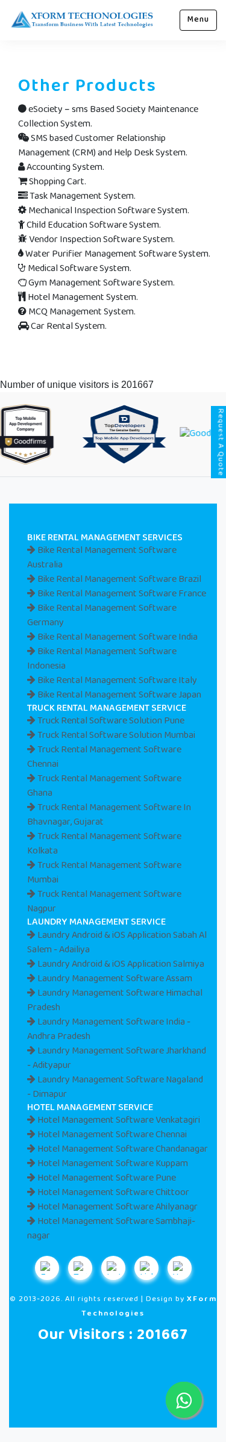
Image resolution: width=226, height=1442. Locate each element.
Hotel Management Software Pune (106, 1178)
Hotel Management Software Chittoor (112, 1193)
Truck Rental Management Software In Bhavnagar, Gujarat (109, 815)
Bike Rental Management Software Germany (102, 616)
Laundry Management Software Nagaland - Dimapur (115, 1087)
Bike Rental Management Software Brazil (118, 580)
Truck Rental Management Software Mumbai (104, 873)
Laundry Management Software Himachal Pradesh (114, 1000)
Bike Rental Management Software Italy (116, 681)
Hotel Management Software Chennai (111, 1135)
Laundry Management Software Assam (114, 979)
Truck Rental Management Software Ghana (104, 786)
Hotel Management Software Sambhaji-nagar (111, 1229)
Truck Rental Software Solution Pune (110, 721)
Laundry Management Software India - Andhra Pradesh (108, 1029)
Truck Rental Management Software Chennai (104, 757)
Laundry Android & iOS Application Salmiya (120, 965)
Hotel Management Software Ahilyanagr (117, 1207)
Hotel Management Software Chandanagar (122, 1149)
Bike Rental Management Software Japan (118, 695)
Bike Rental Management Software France (121, 594)
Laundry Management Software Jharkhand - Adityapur (116, 1058)
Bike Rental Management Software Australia (102, 558)
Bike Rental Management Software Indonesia (102, 659)
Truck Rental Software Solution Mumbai (115, 736)
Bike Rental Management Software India (117, 637)
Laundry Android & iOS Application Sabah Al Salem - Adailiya (117, 943)
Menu (198, 20)
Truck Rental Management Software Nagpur (104, 902)
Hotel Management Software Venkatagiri (118, 1121)
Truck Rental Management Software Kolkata (104, 844)
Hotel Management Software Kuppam (112, 1164)
